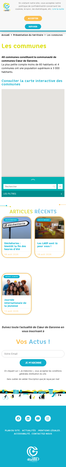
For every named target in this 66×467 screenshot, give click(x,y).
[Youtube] (38, 418)
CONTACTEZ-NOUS (42, 433)
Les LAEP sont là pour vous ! (47, 245)
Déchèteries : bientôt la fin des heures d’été (15, 246)
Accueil (6, 35)
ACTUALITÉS (29, 430)
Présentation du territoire (28, 35)
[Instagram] (48, 418)
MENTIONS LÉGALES (49, 430)
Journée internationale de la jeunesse (15, 302)
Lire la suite (58, 9)
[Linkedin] (28, 418)
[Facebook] (18, 418)
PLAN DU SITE (12, 430)
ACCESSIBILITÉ (22, 433)
